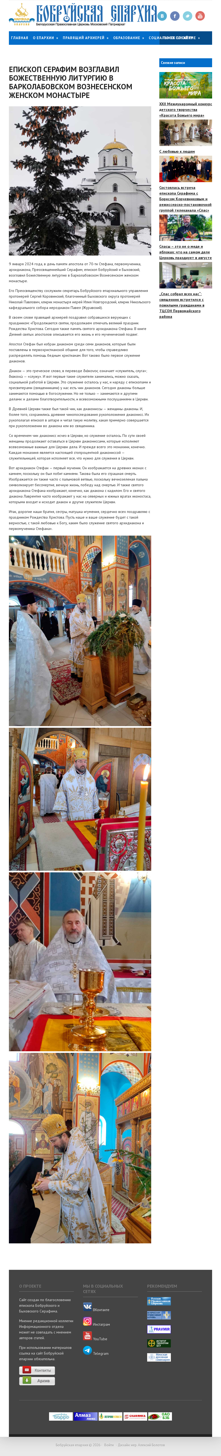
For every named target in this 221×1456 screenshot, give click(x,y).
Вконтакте (162, 16)
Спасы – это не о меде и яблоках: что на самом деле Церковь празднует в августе (185, 252)
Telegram (100, 1353)
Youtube (200, 16)
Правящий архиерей (86, 38)
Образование (128, 38)
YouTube (99, 1338)
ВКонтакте (100, 1309)
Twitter (188, 16)
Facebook (175, 16)
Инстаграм (101, 1324)
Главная (19, 38)
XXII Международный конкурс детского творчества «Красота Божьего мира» (185, 109)
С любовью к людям (177, 151)
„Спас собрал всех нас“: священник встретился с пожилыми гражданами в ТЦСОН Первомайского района (181, 305)
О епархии (45, 38)
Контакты (21, 51)
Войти (109, 1445)
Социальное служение (174, 38)
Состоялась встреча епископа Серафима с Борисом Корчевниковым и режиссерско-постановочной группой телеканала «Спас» (185, 199)
